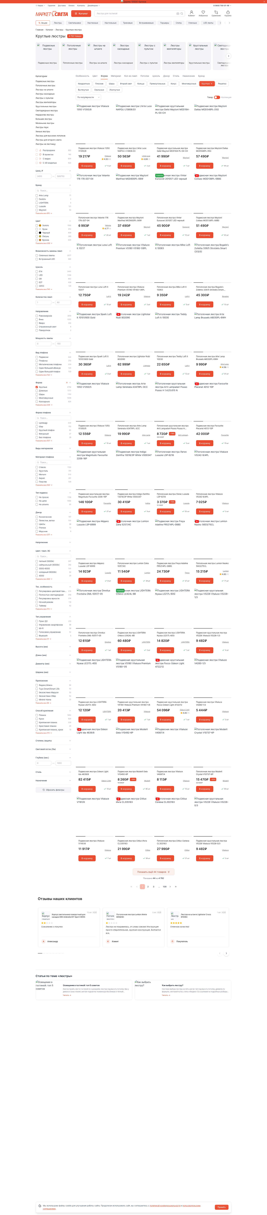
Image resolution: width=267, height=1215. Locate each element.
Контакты (81, 5)
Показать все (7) (42, 639)
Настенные (92, 23)
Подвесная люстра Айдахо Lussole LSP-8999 (91, 564)
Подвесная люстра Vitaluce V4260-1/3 (209, 703)
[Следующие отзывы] (226, 953)
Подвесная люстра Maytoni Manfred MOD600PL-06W (131, 219)
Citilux (147, 850)
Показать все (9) (42, 703)
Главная (39, 29)
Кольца (140, 83)
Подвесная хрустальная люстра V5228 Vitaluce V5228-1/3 (211, 634)
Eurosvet (186, 227)
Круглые (206, 83)
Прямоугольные (157, 83)
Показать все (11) (43, 609)
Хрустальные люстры (46, 106)
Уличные (192, 23)
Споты (179, 23)
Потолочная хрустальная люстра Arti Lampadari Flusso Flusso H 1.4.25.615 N (172, 427)
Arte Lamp (225, 364)
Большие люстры (44, 119)
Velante (108, 225)
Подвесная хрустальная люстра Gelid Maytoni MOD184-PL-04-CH (172, 149)
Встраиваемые (146, 23)
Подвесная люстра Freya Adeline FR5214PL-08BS (172, 564)
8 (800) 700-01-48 (221, 5)
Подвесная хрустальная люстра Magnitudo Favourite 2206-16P (93, 495)
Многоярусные (189, 83)
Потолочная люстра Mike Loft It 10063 (171, 288)
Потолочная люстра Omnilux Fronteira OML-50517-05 (91, 634)
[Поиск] (181, 13)
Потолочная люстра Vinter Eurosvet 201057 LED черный (170, 219)
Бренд (201, 76)
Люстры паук (42, 127)
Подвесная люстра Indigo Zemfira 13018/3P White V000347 (133, 495)
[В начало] (131, 886)
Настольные (110, 23)
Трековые (128, 23)
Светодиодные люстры (47, 110)
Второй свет (126, 83)
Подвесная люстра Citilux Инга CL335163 (132, 842)
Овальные (99, 90)
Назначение (189, 76)
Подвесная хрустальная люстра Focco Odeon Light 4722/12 (172, 703)
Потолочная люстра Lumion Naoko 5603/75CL (212, 564)
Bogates (225, 296)
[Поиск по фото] (177, 13)
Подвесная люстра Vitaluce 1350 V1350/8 (94, 149)
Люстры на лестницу (46, 144)
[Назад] (136, 886)
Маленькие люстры (45, 123)
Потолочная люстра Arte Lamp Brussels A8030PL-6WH (210, 357)
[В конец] (175, 886)
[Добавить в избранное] (110, 106)
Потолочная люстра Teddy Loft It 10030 (172, 357)
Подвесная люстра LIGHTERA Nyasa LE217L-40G (92, 703)
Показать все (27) (43, 535)
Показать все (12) (43, 375)
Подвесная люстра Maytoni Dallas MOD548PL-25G (212, 149)
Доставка (62, 5)
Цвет (94, 76)
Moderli (147, 781)
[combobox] (139, 13)
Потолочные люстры (45, 85)
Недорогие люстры (45, 114)
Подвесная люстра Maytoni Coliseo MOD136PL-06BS (209, 219)
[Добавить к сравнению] (110, 112)
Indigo (147, 503)
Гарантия (51, 5)
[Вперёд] (170, 886)
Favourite (225, 435)
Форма (104, 76)
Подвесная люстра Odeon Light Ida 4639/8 (93, 772)
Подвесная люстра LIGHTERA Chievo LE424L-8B (132, 634)
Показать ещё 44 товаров (151, 871)
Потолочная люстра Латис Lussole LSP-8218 (173, 495)
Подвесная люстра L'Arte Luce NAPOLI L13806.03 (132, 149)
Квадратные (84, 83)
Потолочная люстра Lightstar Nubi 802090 (134, 357)
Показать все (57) (43, 441)
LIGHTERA (146, 642)
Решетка (222, 83)
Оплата (71, 5)
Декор (166, 76)
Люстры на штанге (44, 89)
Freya (187, 573)
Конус (173, 83)
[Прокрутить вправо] (229, 23)
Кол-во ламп (130, 76)
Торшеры (164, 23)
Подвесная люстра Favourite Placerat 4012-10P (209, 427)
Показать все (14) (43, 289)
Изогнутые (115, 90)
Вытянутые (83, 90)
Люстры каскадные (45, 94)
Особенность (82, 76)
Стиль (176, 76)
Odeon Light (184, 710)
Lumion (147, 573)
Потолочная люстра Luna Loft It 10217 (93, 288)
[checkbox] (37, 150)
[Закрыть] (264, 1)
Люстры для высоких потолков (50, 135)
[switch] (217, 97)
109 (164, 886)
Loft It (109, 296)
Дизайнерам (93, 5)
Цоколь (156, 76)
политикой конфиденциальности (165, 1205)
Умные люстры (43, 131)
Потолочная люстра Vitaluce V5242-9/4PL (209, 495)
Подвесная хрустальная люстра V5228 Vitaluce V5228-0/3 (211, 842)
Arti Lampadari (183, 435)
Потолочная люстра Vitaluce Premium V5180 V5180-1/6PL (131, 288)
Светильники (74, 23)
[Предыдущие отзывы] (219, 953)
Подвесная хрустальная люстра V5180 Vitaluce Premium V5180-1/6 (134, 703)
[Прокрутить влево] (225, 23)
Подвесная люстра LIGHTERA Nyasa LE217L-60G (171, 634)
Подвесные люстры (45, 81)
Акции (44, 23)
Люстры (58, 23)
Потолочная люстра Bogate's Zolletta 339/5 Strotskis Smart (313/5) (210, 288)
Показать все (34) (43, 405)
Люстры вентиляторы (46, 102)
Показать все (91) (43, 213)
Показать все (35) (43, 243)
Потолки (144, 76)
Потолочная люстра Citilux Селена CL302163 (173, 842)
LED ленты (208, 23)
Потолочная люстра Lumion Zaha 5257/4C (133, 564)
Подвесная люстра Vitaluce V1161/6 (91, 842)
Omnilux (108, 642)
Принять (222, 1207)
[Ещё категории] (228, 56)
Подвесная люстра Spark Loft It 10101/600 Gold (93, 357)
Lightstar (146, 366)
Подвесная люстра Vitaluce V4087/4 (170, 772)
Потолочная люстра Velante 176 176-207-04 (93, 219)
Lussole (186, 503)
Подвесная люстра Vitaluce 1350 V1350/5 (94, 427)
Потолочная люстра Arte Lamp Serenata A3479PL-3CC (132, 427)
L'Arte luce (146, 156)
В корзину (87, 165)
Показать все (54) (43, 485)
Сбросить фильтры (55, 790)
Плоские (99, 83)
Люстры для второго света (48, 140)
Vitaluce (108, 156)
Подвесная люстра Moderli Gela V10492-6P (133, 772)
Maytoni (186, 158)
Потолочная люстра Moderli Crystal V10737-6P (209, 772)
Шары (112, 83)
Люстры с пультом (44, 98)
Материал (116, 76)
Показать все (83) (43, 579)
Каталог (49, 29)
